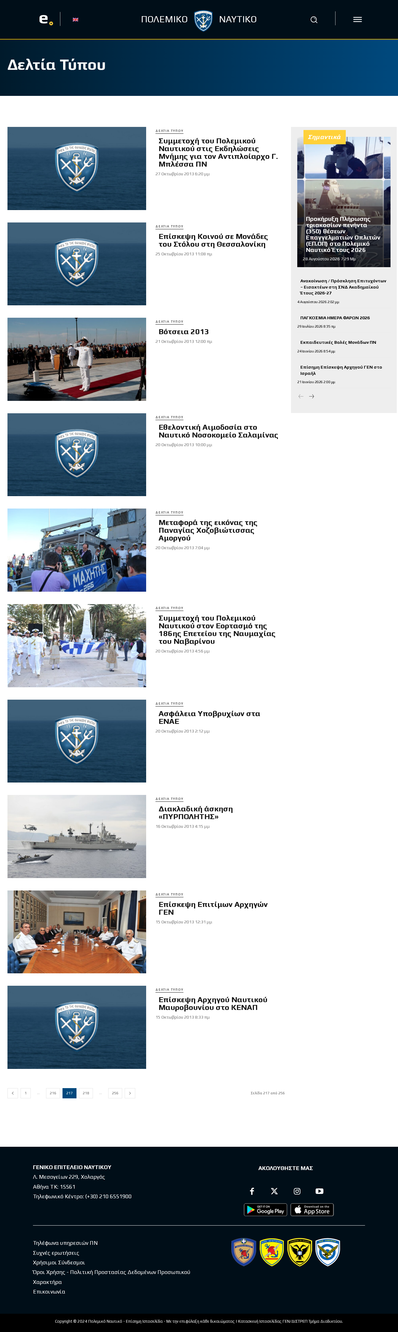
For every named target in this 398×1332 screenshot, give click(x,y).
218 (86, 1093)
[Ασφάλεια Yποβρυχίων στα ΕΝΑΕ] (76, 741)
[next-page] (130, 1093)
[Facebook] (252, 1192)
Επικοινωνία (49, 1291)
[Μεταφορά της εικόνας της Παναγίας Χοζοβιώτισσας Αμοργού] (76, 550)
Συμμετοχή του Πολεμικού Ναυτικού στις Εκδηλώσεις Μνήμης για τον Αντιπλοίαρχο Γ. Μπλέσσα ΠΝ (218, 152)
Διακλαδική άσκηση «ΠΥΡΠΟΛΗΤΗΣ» (196, 812)
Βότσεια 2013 (184, 331)
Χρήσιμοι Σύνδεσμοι (59, 1262)
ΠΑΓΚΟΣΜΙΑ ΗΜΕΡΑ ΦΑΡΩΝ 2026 (335, 317)
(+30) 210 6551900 (108, 1196)
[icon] (357, 19)
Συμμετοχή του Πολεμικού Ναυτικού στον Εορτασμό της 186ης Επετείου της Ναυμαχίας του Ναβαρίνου (217, 629)
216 (53, 1093)
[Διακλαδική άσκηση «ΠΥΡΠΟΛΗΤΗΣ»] (76, 836)
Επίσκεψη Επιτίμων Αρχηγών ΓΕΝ (213, 908)
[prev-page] (12, 1093)
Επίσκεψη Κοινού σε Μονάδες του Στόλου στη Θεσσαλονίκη (213, 240)
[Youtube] (320, 1192)
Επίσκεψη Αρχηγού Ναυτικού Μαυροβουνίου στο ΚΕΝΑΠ (213, 1003)
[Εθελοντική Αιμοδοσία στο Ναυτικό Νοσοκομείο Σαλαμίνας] (76, 454)
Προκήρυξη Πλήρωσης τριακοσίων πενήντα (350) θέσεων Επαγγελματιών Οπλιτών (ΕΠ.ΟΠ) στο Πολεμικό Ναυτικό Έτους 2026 (343, 234)
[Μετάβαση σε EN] (75, 19)
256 (115, 1093)
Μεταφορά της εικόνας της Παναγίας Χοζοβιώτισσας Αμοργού (208, 530)
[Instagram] (297, 1192)
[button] (313, 19)
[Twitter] (275, 1192)
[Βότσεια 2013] (76, 359)
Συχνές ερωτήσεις (56, 1252)
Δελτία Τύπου (169, 130)
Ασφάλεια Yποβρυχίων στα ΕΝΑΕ (209, 717)
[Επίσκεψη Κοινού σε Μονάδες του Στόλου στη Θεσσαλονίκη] (76, 264)
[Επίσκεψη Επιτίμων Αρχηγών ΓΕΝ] (76, 932)
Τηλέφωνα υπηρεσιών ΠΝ (65, 1243)
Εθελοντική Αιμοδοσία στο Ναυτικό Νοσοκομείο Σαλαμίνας (218, 431)
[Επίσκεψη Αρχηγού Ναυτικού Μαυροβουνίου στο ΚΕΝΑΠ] (76, 1027)
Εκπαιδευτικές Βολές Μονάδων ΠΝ (338, 342)
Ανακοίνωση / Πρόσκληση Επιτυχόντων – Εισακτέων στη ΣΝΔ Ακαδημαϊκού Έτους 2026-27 (343, 286)
